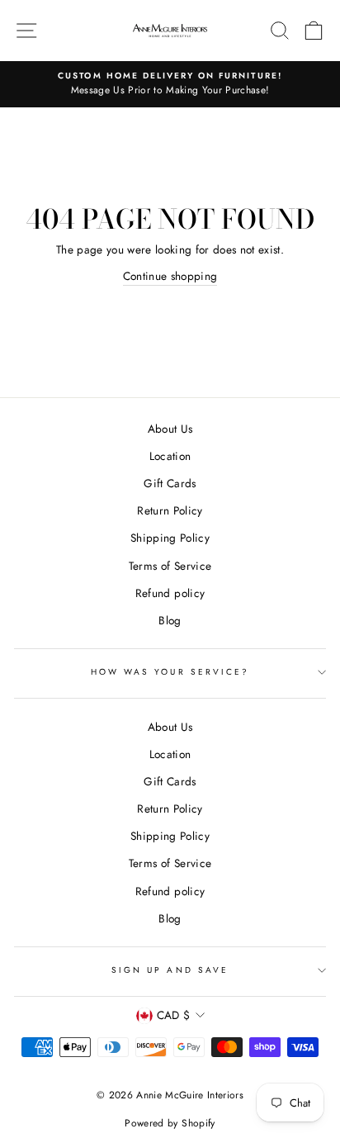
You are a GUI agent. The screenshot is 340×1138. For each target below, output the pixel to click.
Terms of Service (170, 565)
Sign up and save (170, 970)
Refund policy (170, 593)
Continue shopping (170, 276)
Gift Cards (170, 483)
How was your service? (170, 672)
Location (170, 456)
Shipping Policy (170, 537)
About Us (170, 428)
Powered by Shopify (170, 1123)
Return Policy (169, 510)
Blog (169, 620)
